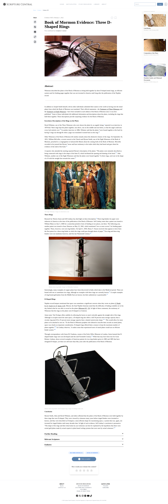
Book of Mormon (83, 485)
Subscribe (106, 487)
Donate (160, 4)
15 (55, 329)
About (104, 4)
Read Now (155, 20)
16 (92, 336)
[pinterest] (35, 32)
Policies (105, 485)
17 (114, 427)
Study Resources (85, 4)
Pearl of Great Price (83, 491)
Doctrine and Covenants (83, 487)
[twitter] (35, 27)
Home (62, 4)
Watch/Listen (71, 4)
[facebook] (35, 22)
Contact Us (62, 487)
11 (109, 292)
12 (107, 294)
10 (90, 233)
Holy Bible (83, 489)
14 (55, 327)
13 (104, 319)
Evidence (39, 10)
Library (97, 4)
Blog (61, 485)
